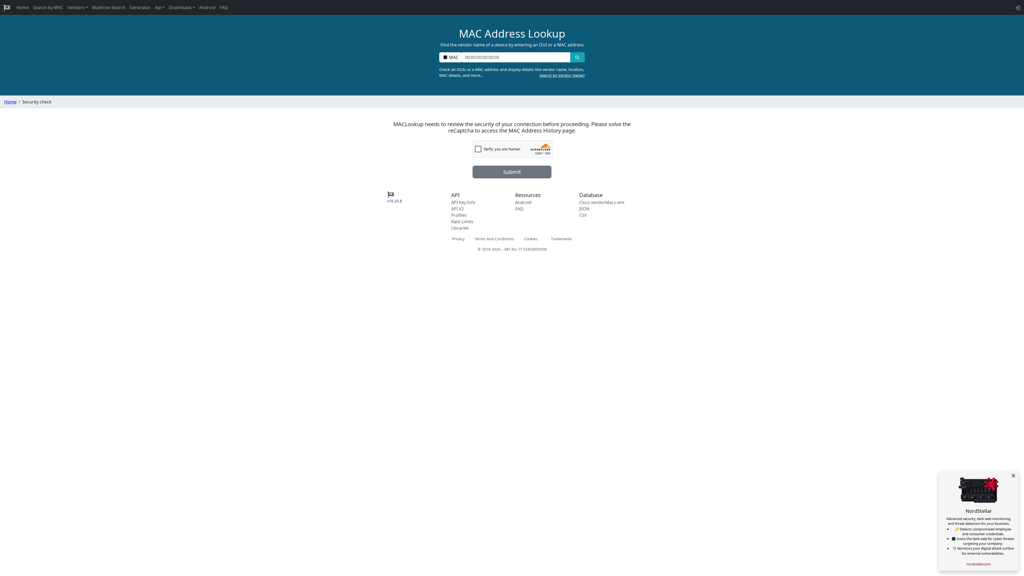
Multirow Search (108, 7)
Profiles (459, 215)
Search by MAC (48, 7)
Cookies (531, 238)
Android (207, 7)
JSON (584, 209)
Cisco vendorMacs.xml (601, 202)
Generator (140, 7)
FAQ (224, 7)
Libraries (460, 228)
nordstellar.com (978, 564)
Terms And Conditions (494, 238)
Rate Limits (462, 222)
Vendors (76, 7)
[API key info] (1017, 7)
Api (158, 7)
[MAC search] (577, 57)
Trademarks (561, 238)
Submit (512, 171)
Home (23, 7)
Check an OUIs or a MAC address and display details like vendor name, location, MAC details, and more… (512, 72)
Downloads (180, 7)
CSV (583, 215)
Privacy (458, 238)
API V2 (457, 209)
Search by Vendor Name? (562, 75)
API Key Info (463, 202)
